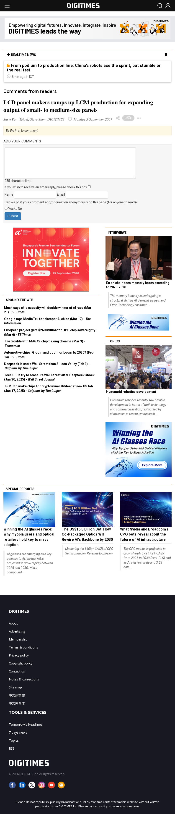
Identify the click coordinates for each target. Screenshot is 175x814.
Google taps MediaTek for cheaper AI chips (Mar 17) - (47, 321)
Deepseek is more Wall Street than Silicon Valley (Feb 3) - (47, 366)
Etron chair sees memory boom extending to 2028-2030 (138, 285)
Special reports (20, 489)
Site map (15, 687)
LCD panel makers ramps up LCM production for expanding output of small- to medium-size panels (78, 106)
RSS (12, 748)
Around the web (19, 300)
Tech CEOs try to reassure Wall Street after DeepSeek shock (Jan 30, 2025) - (49, 377)
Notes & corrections (24, 679)
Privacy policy (19, 655)
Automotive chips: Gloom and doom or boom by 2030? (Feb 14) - (48, 355)
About (13, 623)
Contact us (17, 671)
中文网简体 (17, 703)
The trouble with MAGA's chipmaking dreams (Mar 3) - (44, 343)
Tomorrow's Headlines (25, 724)
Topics (114, 341)
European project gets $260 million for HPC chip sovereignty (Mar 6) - (49, 332)
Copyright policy (20, 663)
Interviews (117, 232)
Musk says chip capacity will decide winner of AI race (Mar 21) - (47, 310)
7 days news (18, 732)
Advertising (17, 631)
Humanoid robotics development (131, 392)
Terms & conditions (23, 647)
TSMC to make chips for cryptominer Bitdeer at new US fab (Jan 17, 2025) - (48, 388)
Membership (18, 639)
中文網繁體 (17, 695)
